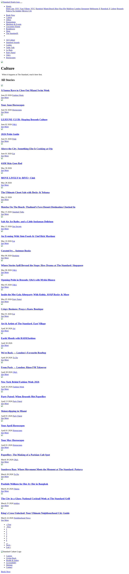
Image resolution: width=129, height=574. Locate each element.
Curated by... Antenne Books (16, 250)
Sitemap (9, 565)
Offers (8, 20)
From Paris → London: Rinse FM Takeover (23, 367)
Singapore (85, 9)
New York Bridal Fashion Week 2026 (20, 382)
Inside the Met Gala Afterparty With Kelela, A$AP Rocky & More (35, 294)
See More (5, 97)
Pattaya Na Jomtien (13, 11)
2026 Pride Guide (10, 134)
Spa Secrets (16, 226)
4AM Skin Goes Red (11, 163)
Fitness (16, 489)
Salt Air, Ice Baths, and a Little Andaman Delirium (27, 221)
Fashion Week (18, 95)
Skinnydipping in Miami (14, 411)
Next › (8, 545)
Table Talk (10, 47)
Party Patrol (10, 53)
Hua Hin (62, 9)
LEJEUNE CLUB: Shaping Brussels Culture (24, 119)
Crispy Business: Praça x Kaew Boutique (22, 309)
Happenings (11, 22)
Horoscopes (10, 58)
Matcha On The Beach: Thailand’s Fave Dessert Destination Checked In (38, 207)
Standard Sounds (13, 42)
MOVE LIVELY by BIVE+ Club (18, 178)
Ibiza (57, 9)
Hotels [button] (8, 6)
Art (14, 328)
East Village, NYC (27, 9)
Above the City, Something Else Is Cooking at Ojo (27, 148)
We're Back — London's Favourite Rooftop (23, 352)
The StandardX (12, 33)
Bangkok (39, 9)
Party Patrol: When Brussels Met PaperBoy (23, 396)
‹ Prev (8, 527)
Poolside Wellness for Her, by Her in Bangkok (24, 484)
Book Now (10, 15)
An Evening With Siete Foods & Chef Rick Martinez (28, 236)
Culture (9, 17)
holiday (17, 503)
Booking (15, 256)
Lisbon (113, 9)
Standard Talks (18, 212)
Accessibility (11, 563)
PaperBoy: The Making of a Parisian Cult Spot (25, 454)
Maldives (70, 9)
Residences (10, 29)
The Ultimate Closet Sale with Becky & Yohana (25, 192)
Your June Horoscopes (12, 105)
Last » (8, 547)
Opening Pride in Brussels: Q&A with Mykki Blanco (28, 280)
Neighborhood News (22, 518)
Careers (9, 556)
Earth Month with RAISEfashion (18, 338)
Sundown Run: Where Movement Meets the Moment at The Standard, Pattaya (42, 469)
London (77, 9)
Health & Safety (12, 560)
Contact (9, 567)
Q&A (8, 55)
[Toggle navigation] (21, 2)
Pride (14, 139)
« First (8, 524)
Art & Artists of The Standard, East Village (23, 323)
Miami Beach (49, 9)
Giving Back (11, 558)
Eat (13, 154)
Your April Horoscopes (13, 425)
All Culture (10, 40)
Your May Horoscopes (12, 440)
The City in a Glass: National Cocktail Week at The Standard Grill (35, 498)
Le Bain (9, 50)
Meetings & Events (13, 24)
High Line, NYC (13, 9)
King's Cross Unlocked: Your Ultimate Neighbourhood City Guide (35, 513)
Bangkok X (105, 9)
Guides (9, 45)
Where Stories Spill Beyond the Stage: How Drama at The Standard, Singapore (42, 265)
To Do (15, 358)
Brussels (120, 9)
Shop (8, 31)
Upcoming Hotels (13, 27)
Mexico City (27, 11)
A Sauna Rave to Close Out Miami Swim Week (25, 90)
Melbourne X (95, 9)
